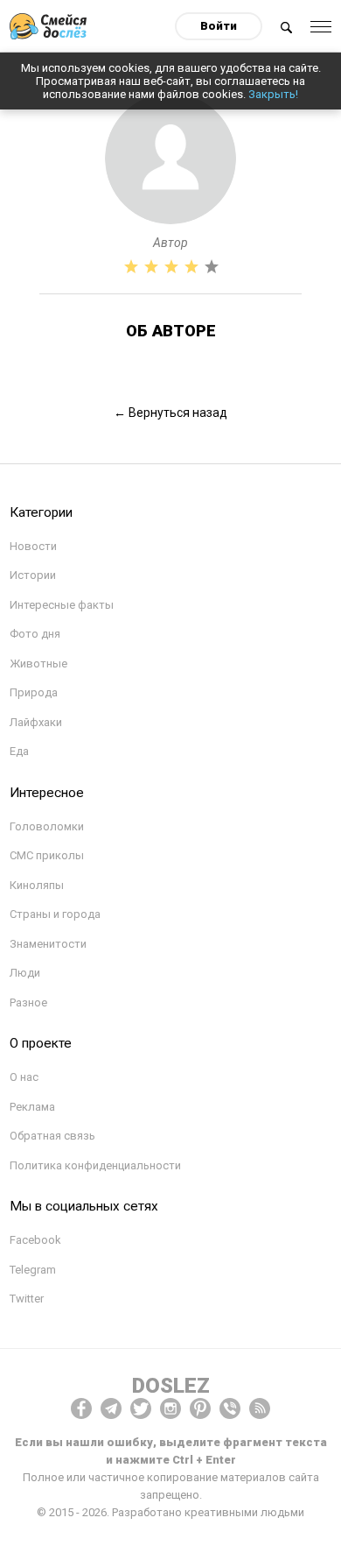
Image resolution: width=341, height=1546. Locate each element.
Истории (33, 575)
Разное (28, 1002)
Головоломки (47, 826)
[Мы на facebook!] (81, 1408)
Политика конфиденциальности (95, 1165)
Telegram (33, 1269)
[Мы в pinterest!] (200, 1408)
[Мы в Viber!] (229, 1408)
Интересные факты (62, 604)
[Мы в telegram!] (111, 1408)
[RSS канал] (259, 1408)
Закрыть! (273, 94)
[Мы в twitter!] (140, 1408)
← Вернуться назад (170, 413)
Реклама (32, 1106)
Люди (25, 972)
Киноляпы (37, 885)
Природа (34, 692)
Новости (33, 546)
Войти (218, 25)
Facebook (35, 1239)
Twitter (27, 1298)
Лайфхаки (36, 722)
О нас (24, 1077)
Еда (19, 751)
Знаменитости (48, 943)
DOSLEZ (171, 1385)
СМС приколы (47, 855)
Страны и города (55, 914)
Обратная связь (52, 1135)
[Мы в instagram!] (170, 1408)
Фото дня (35, 633)
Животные (38, 663)
